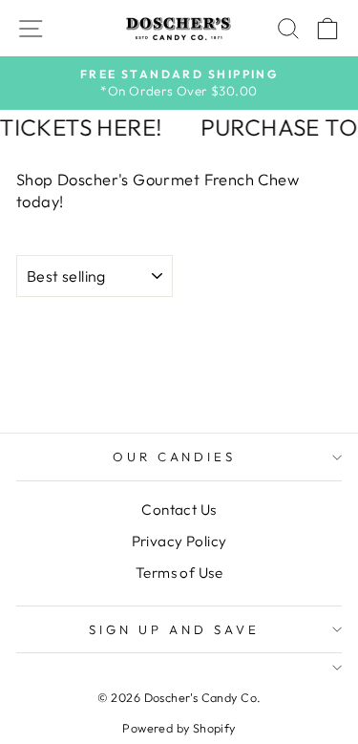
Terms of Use (179, 572)
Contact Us (178, 509)
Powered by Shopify (178, 727)
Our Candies (175, 456)
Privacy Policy (179, 541)
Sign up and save (174, 629)
